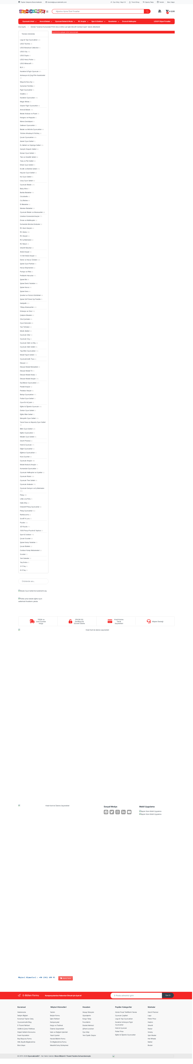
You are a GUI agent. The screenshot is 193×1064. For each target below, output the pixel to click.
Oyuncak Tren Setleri (28, 480)
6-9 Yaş (23, 570)
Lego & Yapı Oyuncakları (30, 40)
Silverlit (150, 1025)
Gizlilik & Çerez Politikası (26, 1029)
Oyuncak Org (26, 339)
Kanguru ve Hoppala (28, 117)
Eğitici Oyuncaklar (27, 433)
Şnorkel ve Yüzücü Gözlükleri (31, 295)
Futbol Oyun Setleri (28, 398)
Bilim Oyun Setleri (27, 429)
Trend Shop (135, 2)
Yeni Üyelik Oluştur (89, 1035)
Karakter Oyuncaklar (29, 98)
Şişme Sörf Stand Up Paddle (31, 299)
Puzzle (23, 522)
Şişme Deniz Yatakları (29, 283)
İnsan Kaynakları (23, 1035)
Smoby (150, 1032)
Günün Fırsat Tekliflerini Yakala (126, 1012)
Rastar (150, 1029)
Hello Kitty (24, 503)
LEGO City (25, 51)
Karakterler (112, 21)
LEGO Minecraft (26, 63)
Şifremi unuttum (88, 1029)
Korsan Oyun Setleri (28, 153)
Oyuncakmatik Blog (24, 1022)
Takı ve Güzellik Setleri (29, 157)
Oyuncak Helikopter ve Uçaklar (32, 472)
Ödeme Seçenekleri (57, 1029)
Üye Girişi (86, 1032)
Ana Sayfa (22, 27)
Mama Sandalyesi (27, 121)
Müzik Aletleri (26, 331)
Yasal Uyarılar (55, 1035)
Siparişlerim (87, 1015)
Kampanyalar (54, 1022)
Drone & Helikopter (129, 21)
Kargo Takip (87, 1019)
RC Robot (24, 244)
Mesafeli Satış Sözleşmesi (59, 1045)
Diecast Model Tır (27, 371)
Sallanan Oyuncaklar (28, 125)
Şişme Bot (24, 279)
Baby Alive (24, 188)
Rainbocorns (25, 515)
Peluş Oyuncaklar (27, 511)
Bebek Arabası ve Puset (29, 114)
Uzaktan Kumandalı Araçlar (31, 216)
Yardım (161, 2)
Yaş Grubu (24, 562)
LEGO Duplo (25, 55)
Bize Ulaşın (171, 2)
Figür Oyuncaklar (27, 90)
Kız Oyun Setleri (26, 177)
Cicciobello (25, 196)
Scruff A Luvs (26, 518)
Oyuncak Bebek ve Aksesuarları (32, 212)
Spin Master (152, 1035)
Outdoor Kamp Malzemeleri (31, 550)
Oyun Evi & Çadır (27, 402)
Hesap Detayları (88, 1012)
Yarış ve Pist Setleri (28, 161)
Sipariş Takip (149, 2)
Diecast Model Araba (28, 375)
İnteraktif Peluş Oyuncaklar (30, 507)
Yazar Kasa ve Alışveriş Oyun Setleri (33, 423)
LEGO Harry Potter (27, 59)
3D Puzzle (25, 527)
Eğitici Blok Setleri (27, 414)
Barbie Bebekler (27, 192)
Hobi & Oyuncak (27, 445)
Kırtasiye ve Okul (27, 311)
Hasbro (150, 1022)
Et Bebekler (25, 204)
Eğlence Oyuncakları (28, 453)
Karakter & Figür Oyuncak (30, 71)
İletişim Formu (55, 1015)
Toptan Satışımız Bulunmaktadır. (31, 2)
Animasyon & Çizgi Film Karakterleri (32, 76)
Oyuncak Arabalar (28, 484)
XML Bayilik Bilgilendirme (26, 1042)
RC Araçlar (82, 21)
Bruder (150, 1045)
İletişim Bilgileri (22, 1015)
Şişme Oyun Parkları (28, 264)
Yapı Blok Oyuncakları (29, 351)
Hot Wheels (152, 1039)
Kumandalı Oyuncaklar (29, 468)
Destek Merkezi (88, 1025)
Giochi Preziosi (26, 441)
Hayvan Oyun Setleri (28, 173)
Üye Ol (167, 995)
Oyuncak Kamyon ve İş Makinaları (32, 489)
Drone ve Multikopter (28, 220)
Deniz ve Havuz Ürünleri (30, 260)
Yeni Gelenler (25, 558)
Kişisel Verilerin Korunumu (26, 1032)
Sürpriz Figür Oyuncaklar (30, 106)
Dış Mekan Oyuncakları (29, 383)
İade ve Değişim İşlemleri (59, 1032)
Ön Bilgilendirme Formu (58, 1042)
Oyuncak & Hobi (28, 21)
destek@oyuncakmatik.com (57, 2)
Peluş (23, 495)
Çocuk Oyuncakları (28, 137)
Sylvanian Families (27, 86)
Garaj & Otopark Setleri (29, 149)
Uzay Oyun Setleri (27, 181)
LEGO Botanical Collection (30, 48)
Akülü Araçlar (25, 252)
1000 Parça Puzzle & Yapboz (31, 530)
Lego (149, 1015)
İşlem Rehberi (55, 1019)
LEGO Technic (26, 44)
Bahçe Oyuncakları (28, 394)
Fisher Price (119, 1031)
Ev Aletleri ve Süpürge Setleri (31, 145)
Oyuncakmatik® (34, 1056)
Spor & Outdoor (97, 21)
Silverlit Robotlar (27, 248)
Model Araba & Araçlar (29, 465)
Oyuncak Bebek (27, 185)
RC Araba (25, 232)
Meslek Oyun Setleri (28, 437)
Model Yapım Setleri (28, 355)
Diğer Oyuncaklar (27, 449)
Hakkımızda (21, 1012)
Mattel (150, 1042)
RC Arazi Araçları (27, 228)
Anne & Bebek (45, 21)
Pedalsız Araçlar (27, 391)
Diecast (24, 363)
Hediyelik (24, 303)
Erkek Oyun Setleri (27, 165)
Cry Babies (25, 200)
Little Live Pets (26, 499)
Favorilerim (86, 1022)
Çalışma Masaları (27, 315)
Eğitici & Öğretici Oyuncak (31, 406)
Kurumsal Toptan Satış (25, 1019)
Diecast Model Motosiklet (30, 367)
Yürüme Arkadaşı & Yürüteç (30, 133)
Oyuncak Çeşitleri (121, 1015)
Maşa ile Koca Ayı (27, 82)
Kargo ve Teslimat (56, 1025)
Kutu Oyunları (26, 457)
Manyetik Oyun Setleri (29, 418)
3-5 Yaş (23, 566)
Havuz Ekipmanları (27, 268)
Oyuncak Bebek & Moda (64, 21)
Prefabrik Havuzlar (28, 275)
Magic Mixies (25, 102)
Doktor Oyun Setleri (28, 410)
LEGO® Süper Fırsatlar (162, 21)
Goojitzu (24, 94)
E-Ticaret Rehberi (23, 1025)
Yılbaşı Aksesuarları (28, 307)
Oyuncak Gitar (26, 335)
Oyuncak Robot (27, 476)
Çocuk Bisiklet (26, 546)
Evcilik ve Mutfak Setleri (30, 169)
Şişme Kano (25, 291)
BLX (22, 67)
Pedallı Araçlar (26, 387)
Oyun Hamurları (26, 323)
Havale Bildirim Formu (57, 1039)
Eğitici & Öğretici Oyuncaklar (125, 1035)
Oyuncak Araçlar (27, 461)
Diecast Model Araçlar (29, 379)
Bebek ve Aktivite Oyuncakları (32, 129)
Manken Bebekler (27, 208)
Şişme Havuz (25, 287)
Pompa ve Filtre (26, 272)
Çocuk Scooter (26, 538)
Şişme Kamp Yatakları (28, 542)
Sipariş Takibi (67, 978)
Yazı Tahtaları (26, 327)
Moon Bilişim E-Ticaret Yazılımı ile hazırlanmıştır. (73, 1056)
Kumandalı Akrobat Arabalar (31, 224)
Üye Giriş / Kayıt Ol (119, 2)
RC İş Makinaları (26, 240)
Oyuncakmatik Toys (28, 359)
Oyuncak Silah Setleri (28, 347)
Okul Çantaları (26, 319)
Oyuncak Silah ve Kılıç (29, 343)
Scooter (23, 554)
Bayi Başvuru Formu (24, 1039)
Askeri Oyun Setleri (28, 141)
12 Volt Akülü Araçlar (28, 256)
